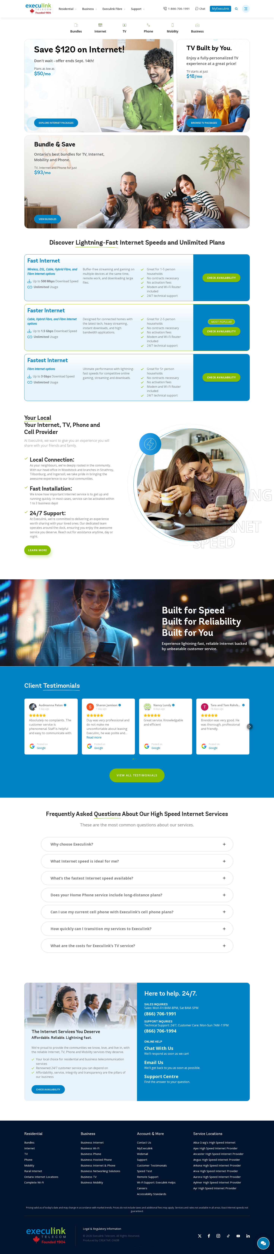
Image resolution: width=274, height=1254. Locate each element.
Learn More (37, 550)
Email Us (153, 1062)
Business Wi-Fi (90, 1148)
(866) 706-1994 (160, 1031)
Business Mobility (92, 1182)
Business (88, 9)
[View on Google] (33, 706)
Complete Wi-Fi (34, 1182)
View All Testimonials (137, 775)
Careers (142, 1188)
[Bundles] (76, 28)
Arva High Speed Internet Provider (215, 1171)
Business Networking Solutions (100, 1171)
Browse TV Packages (204, 122)
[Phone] (148, 28)
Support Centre (161, 1076)
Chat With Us (158, 1048)
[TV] (124, 28)
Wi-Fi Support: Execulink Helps (156, 1182)
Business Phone (91, 1154)
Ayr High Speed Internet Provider (215, 1188)
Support (136, 9)
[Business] (197, 28)
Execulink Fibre (112, 9)
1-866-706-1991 (179, 8)
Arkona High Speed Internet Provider (217, 1165)
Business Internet (92, 1142)
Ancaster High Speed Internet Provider (218, 1154)
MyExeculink (220, 9)
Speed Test (144, 1171)
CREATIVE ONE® (109, 1240)
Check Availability (221, 277)
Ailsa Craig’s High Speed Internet (214, 1142)
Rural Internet (33, 1171)
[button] (24, 727)
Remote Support (147, 1177)
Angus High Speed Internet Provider (216, 1159)
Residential (66, 9)
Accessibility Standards (151, 1194)
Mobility (29, 1165)
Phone (28, 1159)
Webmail (142, 1154)
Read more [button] (94, 737)
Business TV (89, 1177)
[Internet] (100, 28)
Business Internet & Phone (98, 1165)
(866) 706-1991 (160, 1014)
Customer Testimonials (152, 1165)
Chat (202, 8)
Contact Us (144, 1142)
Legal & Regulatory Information (102, 1228)
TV (26, 1154)
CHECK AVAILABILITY (48, 1089)
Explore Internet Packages (56, 122)
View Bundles (47, 219)
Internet (29, 1148)
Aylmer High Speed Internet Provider (217, 1182)
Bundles (29, 1142)
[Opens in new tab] (199, 1236)
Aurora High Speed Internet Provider (217, 1177)
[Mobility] (172, 28)
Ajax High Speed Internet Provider (215, 1148)
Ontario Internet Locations (41, 1177)
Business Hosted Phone (96, 1159)
